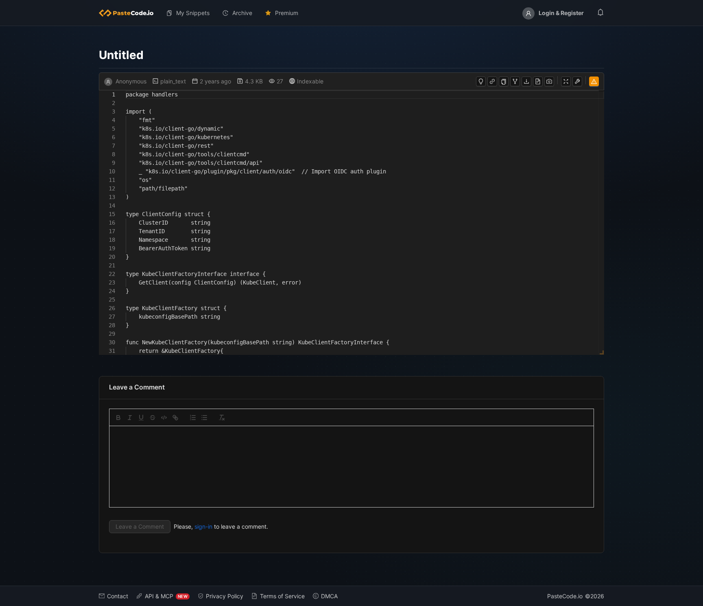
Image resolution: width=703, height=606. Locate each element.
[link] (175, 417)
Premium (286, 12)
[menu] (351, 13)
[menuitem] (129, 13)
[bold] (118, 417)
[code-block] (164, 417)
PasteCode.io (565, 596)
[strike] (152, 417)
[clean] (221, 417)
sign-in (203, 526)
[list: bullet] (204, 417)
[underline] (141, 417)
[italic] (129, 417)
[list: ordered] (193, 417)
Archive (242, 12)
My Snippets (193, 12)
